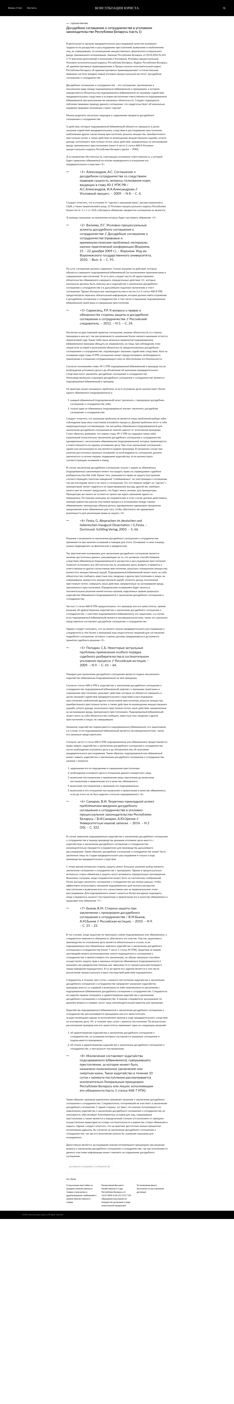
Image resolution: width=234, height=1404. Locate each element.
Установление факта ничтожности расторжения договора (150, 1188)
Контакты (32, 8)
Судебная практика (79, 23)
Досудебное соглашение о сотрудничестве (89, 1167)
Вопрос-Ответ (15, 8)
